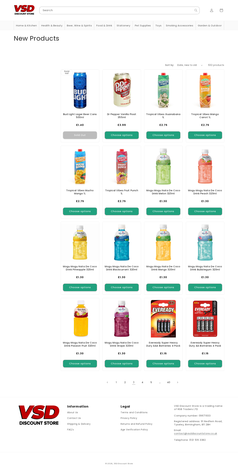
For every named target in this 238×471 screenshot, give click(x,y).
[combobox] (120, 10)
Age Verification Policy (134, 429)
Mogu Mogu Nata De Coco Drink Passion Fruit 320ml (80, 344)
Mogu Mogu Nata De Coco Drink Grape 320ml (122, 344)
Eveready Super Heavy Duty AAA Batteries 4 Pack (163, 344)
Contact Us (74, 418)
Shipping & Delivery (79, 423)
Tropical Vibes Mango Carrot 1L (205, 116)
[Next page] (177, 382)
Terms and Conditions (134, 412)
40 (168, 382)
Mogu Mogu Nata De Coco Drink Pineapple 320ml (80, 268)
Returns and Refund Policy (137, 423)
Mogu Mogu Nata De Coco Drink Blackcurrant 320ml (122, 268)
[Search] (195, 10)
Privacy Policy (129, 418)
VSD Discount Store (123, 463)
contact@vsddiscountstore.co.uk (195, 433)
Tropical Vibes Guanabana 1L (163, 116)
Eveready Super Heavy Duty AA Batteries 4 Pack (205, 344)
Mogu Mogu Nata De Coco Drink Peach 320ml (205, 192)
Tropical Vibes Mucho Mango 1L (80, 192)
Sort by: (169, 65)
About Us (72, 412)
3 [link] (134, 382)
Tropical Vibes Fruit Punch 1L (121, 192)
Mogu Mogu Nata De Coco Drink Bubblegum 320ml (205, 268)
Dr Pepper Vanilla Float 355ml (121, 116)
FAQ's (70, 429)
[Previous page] (107, 382)
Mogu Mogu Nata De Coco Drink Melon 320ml (163, 192)
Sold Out (80, 135)
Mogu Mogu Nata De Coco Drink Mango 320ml (163, 268)
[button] (26, 25)
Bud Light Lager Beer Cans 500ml (80, 116)
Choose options (121, 135)
